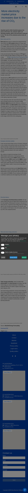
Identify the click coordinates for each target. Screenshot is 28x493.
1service (7, 245)
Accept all (24, 257)
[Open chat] (25, 490)
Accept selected (13, 257)
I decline (3, 257)
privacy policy (23, 240)
